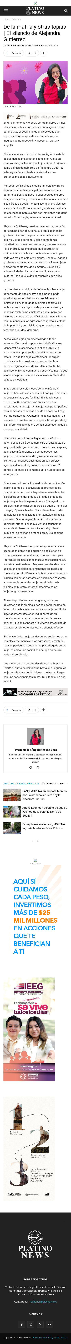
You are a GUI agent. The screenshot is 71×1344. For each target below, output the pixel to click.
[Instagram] (32, 768)
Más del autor (53, 783)
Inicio (6, 19)
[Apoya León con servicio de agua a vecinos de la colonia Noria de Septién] (12, 812)
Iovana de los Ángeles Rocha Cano (25, 45)
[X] (39, 768)
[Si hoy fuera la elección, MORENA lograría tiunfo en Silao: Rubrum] (12, 828)
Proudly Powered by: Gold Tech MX (50, 1337)
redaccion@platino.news (43, 1301)
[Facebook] (21, 1324)
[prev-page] (32, 841)
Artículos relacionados (21, 783)
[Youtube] (49, 1324)
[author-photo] (35, 744)
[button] (5, 11)
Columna (16, 19)
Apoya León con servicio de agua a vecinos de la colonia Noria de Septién (44, 811)
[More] (43, 53)
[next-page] (38, 841)
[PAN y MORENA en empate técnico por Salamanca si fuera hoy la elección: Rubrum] (12, 795)
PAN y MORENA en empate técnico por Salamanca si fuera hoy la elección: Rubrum (44, 795)
